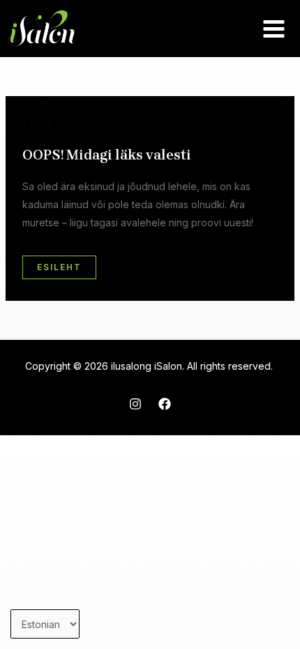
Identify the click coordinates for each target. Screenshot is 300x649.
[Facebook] (164, 404)
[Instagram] (135, 404)
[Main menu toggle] (273, 28)
